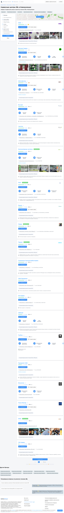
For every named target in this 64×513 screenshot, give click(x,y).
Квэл (19, 182)
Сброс (8, 38)
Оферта (46, 506)
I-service (20, 126)
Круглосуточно (6, 20)
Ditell (19, 418)
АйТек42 (20, 312)
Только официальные (7, 17)
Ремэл (20, 205)
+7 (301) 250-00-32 (23, 423)
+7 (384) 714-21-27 (23, 228)
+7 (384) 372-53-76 (23, 209)
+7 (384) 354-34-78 (23, 85)
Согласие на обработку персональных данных (52, 500)
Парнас (20, 242)
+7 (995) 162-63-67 (23, 339)
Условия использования (49, 504)
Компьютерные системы (25, 149)
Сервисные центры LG (17, 473)
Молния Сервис (23, 48)
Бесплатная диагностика (8, 31)
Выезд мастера (6, 30)
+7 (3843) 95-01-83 (23, 446)
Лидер (20, 224)
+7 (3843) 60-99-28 (23, 299)
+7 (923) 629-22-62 (23, 264)
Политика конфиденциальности (51, 498)
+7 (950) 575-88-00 (23, 130)
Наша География (27, 505)
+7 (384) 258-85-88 (23, 153)
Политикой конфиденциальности (37, 510)
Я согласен (60, 510)
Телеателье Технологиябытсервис (28, 260)
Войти (61, 1)
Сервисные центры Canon (39, 471)
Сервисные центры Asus (27, 471)
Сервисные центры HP (50, 471)
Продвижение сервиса (28, 501)
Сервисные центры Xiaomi (6, 475)
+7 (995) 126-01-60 (23, 387)
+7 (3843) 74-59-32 (23, 282)
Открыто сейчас (6, 22)
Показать (8, 35)
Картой (5, 27)
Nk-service (21, 383)
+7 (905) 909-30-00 (23, 367)
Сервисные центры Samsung (52, 473)
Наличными (6, 25)
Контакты (46, 508)
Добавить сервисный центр (51, 1)
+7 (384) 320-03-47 (23, 187)
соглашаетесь (13, 510)
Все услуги (26, 498)
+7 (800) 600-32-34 (23, 27)
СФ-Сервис (21, 442)
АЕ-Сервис (21, 295)
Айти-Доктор (22, 81)
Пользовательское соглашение (51, 502)
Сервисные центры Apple (16, 471)
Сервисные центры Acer (5, 471)
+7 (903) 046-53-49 (23, 108)
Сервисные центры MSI (27, 473)
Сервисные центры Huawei (6, 473)
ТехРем (20, 335)
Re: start (20, 105)
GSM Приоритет (23, 278)
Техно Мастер (22, 402)
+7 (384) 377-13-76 (23, 246)
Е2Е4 (19, 23)
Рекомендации (27, 503)
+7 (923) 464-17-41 (23, 52)
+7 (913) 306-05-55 (23, 316)
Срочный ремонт (7, 33)
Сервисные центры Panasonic (39, 473)
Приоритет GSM (23, 363)
